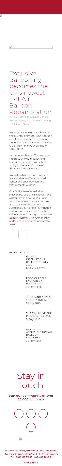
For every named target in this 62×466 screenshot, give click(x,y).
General (44, 116)
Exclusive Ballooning (39, 120)
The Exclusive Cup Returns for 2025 (39, 314)
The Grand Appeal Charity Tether (39, 298)
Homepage (16, 120)
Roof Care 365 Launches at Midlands (36, 281)
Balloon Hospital (18, 217)
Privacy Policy (31, 462)
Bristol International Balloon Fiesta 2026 (37, 260)
